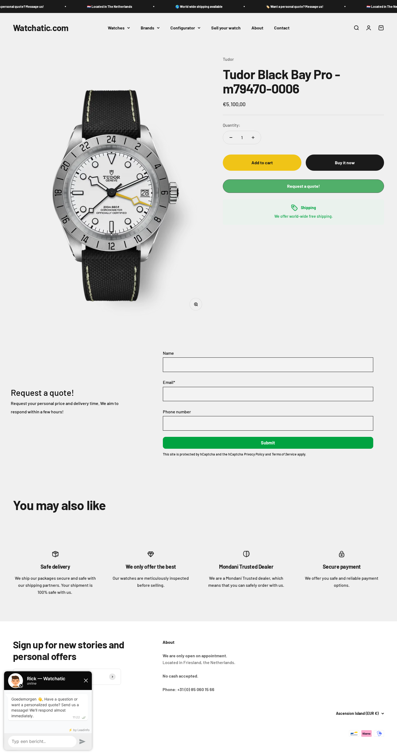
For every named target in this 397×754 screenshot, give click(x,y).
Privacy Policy (254, 454)
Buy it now (345, 162)
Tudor (228, 59)
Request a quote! (303, 185)
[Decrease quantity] (231, 137)
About (257, 27)
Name (168, 353)
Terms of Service (284, 454)
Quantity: (231, 125)
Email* (169, 382)
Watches (116, 27)
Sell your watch (226, 27)
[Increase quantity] (253, 137)
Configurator (182, 27)
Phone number (177, 411)
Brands (147, 27)
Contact (282, 27)
